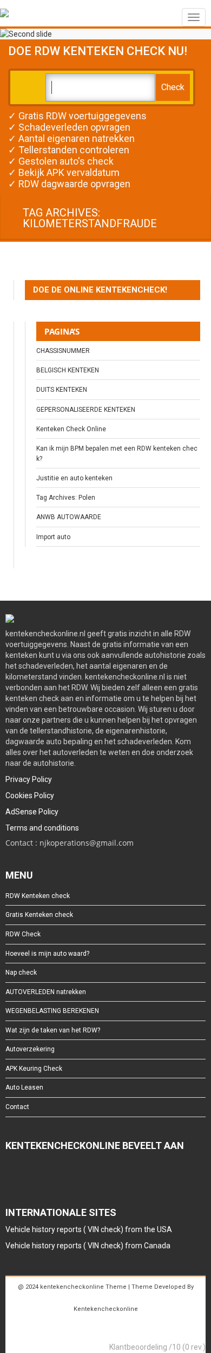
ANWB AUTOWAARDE (68, 517)
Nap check (21, 972)
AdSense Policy (31, 811)
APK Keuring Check (33, 1068)
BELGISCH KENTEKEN (67, 370)
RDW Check (23, 934)
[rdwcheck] (4, 15)
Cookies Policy (29, 795)
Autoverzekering (30, 1049)
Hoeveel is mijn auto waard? (47, 953)
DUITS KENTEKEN (61, 389)
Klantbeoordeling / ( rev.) (157, 1347)
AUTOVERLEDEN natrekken (45, 992)
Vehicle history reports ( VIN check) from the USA (88, 1229)
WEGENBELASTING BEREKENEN (52, 1011)
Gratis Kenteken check (39, 915)
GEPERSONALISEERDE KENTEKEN (85, 409)
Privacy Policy (28, 779)
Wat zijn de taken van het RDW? (52, 1030)
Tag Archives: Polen (65, 497)
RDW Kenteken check (37, 896)
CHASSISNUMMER (63, 351)
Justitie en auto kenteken (74, 478)
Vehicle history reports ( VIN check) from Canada (87, 1245)
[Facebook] (10, 1175)
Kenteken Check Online (71, 429)
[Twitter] (28, 1175)
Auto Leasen (24, 1087)
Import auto (53, 537)
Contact (17, 1107)
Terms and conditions (42, 828)
